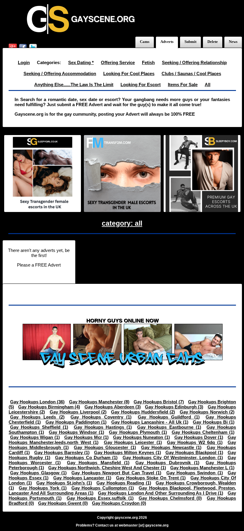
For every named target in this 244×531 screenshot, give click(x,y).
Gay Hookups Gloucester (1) (105, 447)
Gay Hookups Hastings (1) (103, 427)
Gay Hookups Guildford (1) (169, 416)
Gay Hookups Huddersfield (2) (143, 411)
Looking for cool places (128, 73)
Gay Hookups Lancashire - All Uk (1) (150, 422)
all (207, 84)
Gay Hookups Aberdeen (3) (113, 406)
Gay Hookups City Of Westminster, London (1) (173, 457)
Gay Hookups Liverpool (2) (78, 411)
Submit (190, 41)
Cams (144, 41)
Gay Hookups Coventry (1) (101, 416)
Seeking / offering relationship (194, 62)
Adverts (166, 41)
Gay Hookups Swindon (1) (194, 472)
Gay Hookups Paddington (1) (76, 422)
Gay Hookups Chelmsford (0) (170, 498)
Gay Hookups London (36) (37, 401)
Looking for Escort (141, 84)
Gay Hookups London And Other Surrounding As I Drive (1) (160, 493)
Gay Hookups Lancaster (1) (82, 477)
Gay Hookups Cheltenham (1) (203, 432)
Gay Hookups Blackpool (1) (194, 452)
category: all (122, 223)
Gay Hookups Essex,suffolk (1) (100, 498)
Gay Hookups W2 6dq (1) (195, 442)
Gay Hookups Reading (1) (123, 482)
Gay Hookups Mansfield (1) (98, 462)
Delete (212, 41)
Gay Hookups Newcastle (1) (171, 447)
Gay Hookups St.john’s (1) (64, 482)
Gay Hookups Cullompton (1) (102, 487)
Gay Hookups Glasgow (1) (38, 472)
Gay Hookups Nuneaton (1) (141, 437)
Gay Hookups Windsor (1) (76, 432)
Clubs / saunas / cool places (191, 73)
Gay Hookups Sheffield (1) (39, 427)
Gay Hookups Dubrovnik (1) (167, 462)
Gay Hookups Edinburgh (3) (174, 406)
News (233, 41)
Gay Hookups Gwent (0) (63, 503)
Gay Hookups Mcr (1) (86, 437)
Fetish (148, 62)
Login (24, 62)
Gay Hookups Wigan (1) (35, 437)
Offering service (118, 62)
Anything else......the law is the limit (73, 84)
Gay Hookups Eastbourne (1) (169, 427)
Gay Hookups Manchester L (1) (202, 467)
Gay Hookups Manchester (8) (99, 401)
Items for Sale (183, 84)
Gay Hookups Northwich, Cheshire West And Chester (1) (107, 467)
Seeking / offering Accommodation (60, 73)
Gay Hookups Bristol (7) (159, 401)
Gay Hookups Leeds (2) (37, 416)
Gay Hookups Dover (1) (198, 437)
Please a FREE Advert (39, 264)
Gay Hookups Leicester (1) (133, 442)
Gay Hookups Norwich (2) (207, 411)
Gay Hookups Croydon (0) (119, 503)
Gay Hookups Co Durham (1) (86, 457)
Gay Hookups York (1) (42, 487)
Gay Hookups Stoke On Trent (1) (151, 477)
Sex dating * (81, 62)
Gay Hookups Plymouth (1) (138, 432)
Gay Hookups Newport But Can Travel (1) (116, 472)
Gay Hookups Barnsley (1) (62, 452)
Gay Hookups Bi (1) (213, 422)
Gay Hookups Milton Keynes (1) (127, 452)
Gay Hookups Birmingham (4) (49, 406)
